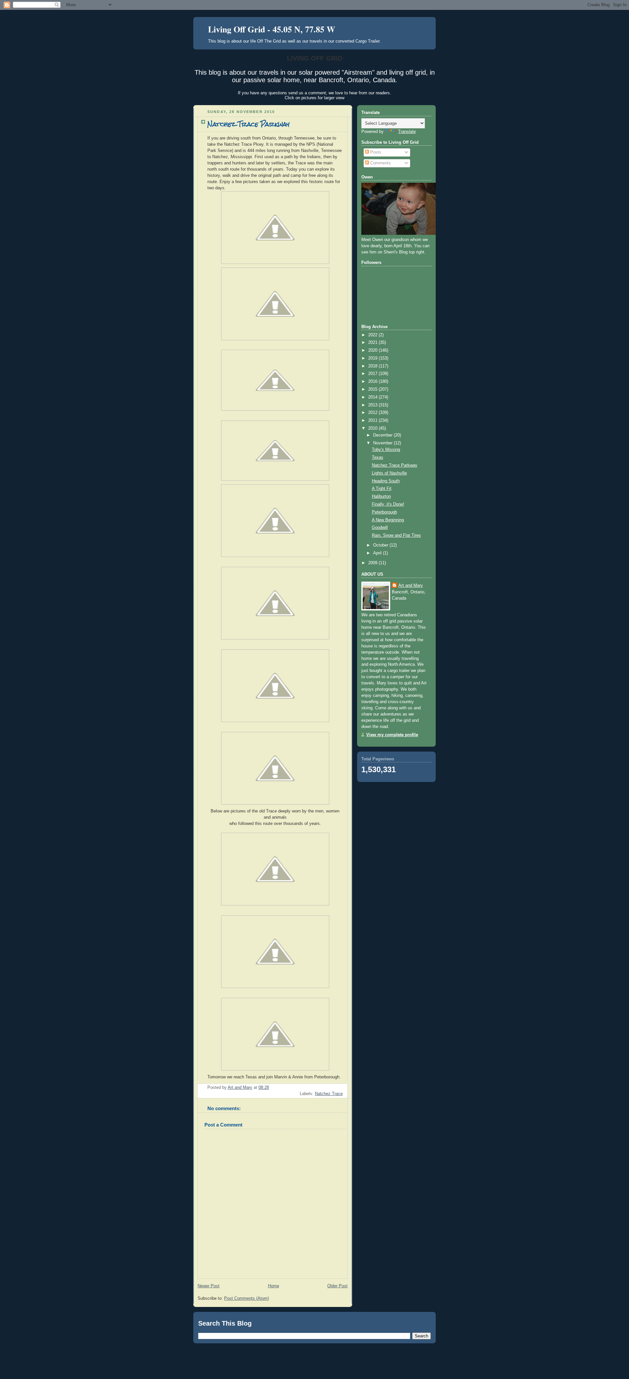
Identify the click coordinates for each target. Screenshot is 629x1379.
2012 (373, 412)
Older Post (337, 1286)
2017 (373, 373)
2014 (373, 397)
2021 (373, 342)
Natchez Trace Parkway (394, 465)
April (378, 553)
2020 (373, 350)
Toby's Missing (386, 449)
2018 (373, 366)
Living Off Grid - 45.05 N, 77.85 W (271, 29)
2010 (373, 428)
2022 (373, 335)
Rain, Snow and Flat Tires (396, 535)
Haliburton (381, 496)
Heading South (386, 481)
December (383, 435)
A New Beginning (388, 520)
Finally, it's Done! (388, 504)
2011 (373, 420)
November (383, 443)
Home (273, 1286)
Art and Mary (410, 585)
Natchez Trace (329, 1093)
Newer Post (208, 1286)
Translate (407, 131)
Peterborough (384, 512)
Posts (375, 152)
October (381, 545)
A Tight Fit (381, 488)
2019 (373, 358)
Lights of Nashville (389, 473)
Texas (377, 457)
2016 (373, 381)
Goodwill (380, 527)
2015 (373, 389)
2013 (373, 405)
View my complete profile (392, 735)
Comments (380, 163)
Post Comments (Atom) (246, 1298)
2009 (373, 563)
